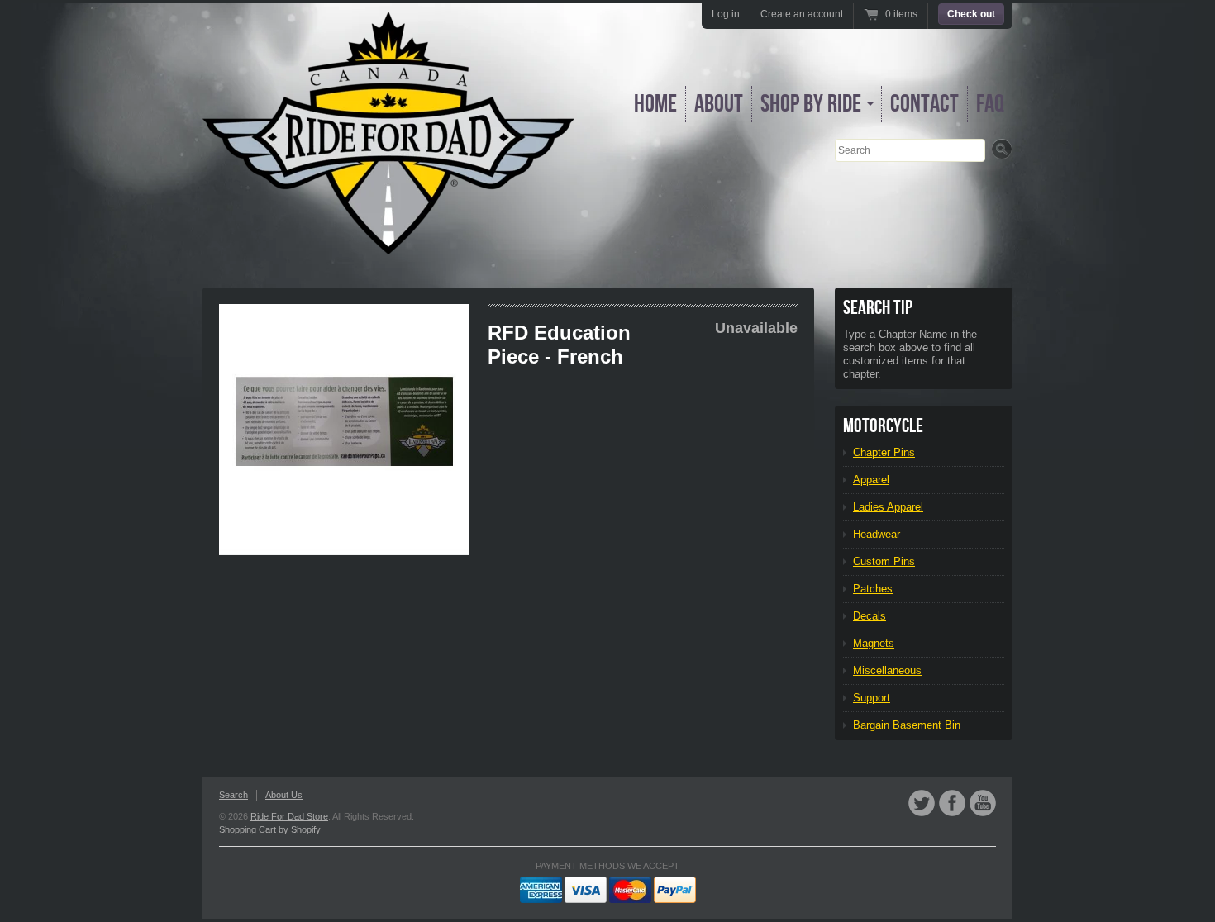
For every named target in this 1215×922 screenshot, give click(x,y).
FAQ (990, 104)
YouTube (983, 803)
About (718, 104)
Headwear (876, 534)
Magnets (873, 643)
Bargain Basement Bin (906, 725)
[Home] (388, 242)
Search (233, 795)
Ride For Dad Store (289, 816)
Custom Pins (884, 561)
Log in (726, 14)
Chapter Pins (884, 452)
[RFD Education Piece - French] (344, 429)
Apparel (871, 479)
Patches (873, 588)
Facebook (952, 803)
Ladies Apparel (888, 507)
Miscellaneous (887, 670)
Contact (924, 104)
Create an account (801, 14)
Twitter (921, 803)
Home (655, 104)
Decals (869, 616)
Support (871, 698)
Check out (971, 14)
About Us (284, 795)
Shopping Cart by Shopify (270, 829)
